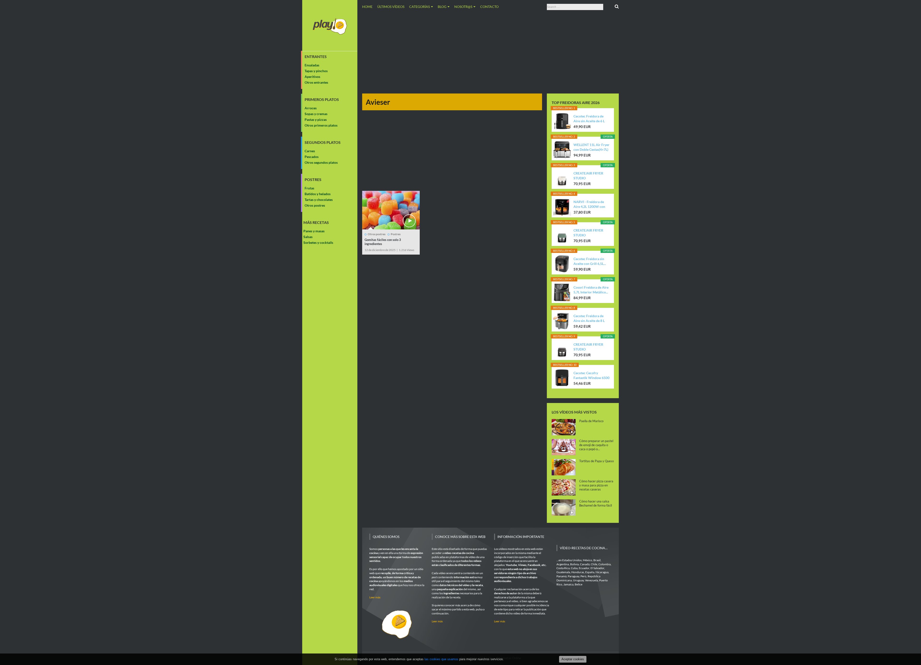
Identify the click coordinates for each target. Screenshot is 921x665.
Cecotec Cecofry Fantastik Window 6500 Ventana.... (591, 375)
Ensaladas (312, 65)
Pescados (312, 157)
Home (367, 7)
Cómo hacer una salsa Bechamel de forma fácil (595, 503)
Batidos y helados (318, 194)
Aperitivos (312, 77)
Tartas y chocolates (319, 200)
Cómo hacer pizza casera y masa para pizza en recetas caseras (596, 485)
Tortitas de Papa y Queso (596, 461)
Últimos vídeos (390, 7)
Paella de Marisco (591, 421)
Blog (442, 7)
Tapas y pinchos (316, 71)
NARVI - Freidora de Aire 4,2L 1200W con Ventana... (589, 204)
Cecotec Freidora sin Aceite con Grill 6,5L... (589, 261)
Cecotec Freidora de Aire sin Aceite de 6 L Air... (589, 118)
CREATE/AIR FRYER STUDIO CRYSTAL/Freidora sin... (591, 176)
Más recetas (316, 222)
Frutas (309, 188)
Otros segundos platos (321, 162)
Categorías (419, 7)
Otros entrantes (316, 82)
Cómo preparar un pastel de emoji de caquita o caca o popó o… (596, 445)
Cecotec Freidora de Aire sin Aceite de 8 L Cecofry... (589, 318)
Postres (313, 179)
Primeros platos (322, 99)
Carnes (310, 151)
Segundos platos (323, 142)
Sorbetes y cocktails (318, 242)
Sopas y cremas (316, 114)
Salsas (308, 237)
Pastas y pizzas (316, 119)
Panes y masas (314, 231)
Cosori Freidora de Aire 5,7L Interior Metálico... (590, 289)
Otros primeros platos (321, 125)
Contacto (489, 7)
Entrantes (316, 56)
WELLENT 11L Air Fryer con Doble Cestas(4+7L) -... (591, 147)
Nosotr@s (463, 7)
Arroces (311, 108)
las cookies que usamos (441, 659)
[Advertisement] (490, 51)
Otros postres (315, 205)
